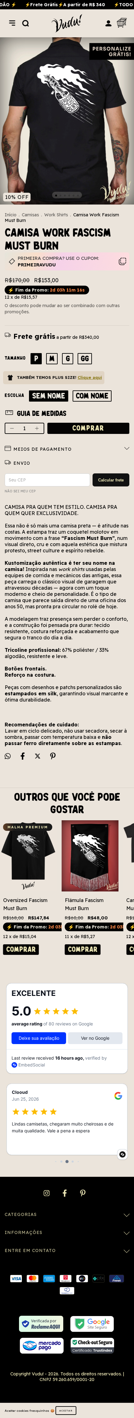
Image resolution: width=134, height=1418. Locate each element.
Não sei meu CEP (20, 491)
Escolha (14, 395)
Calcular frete (111, 480)
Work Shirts (56, 215)
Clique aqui (90, 377)
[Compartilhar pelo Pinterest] (53, 756)
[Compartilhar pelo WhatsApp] (8, 756)
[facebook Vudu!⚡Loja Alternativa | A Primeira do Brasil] (65, 1193)
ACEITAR (66, 1410)
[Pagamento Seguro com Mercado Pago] (42, 1345)
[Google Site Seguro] (92, 1324)
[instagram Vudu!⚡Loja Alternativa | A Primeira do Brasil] (47, 1193)
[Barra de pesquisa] (25, 23)
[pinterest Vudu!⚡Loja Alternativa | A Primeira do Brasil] (83, 1193)
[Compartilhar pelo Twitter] (38, 756)
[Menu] (12, 23)
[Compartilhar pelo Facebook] (23, 756)
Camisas (30, 215)
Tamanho (15, 358)
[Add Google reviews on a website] (122, 1154)
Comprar (21, 949)
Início (11, 215)
